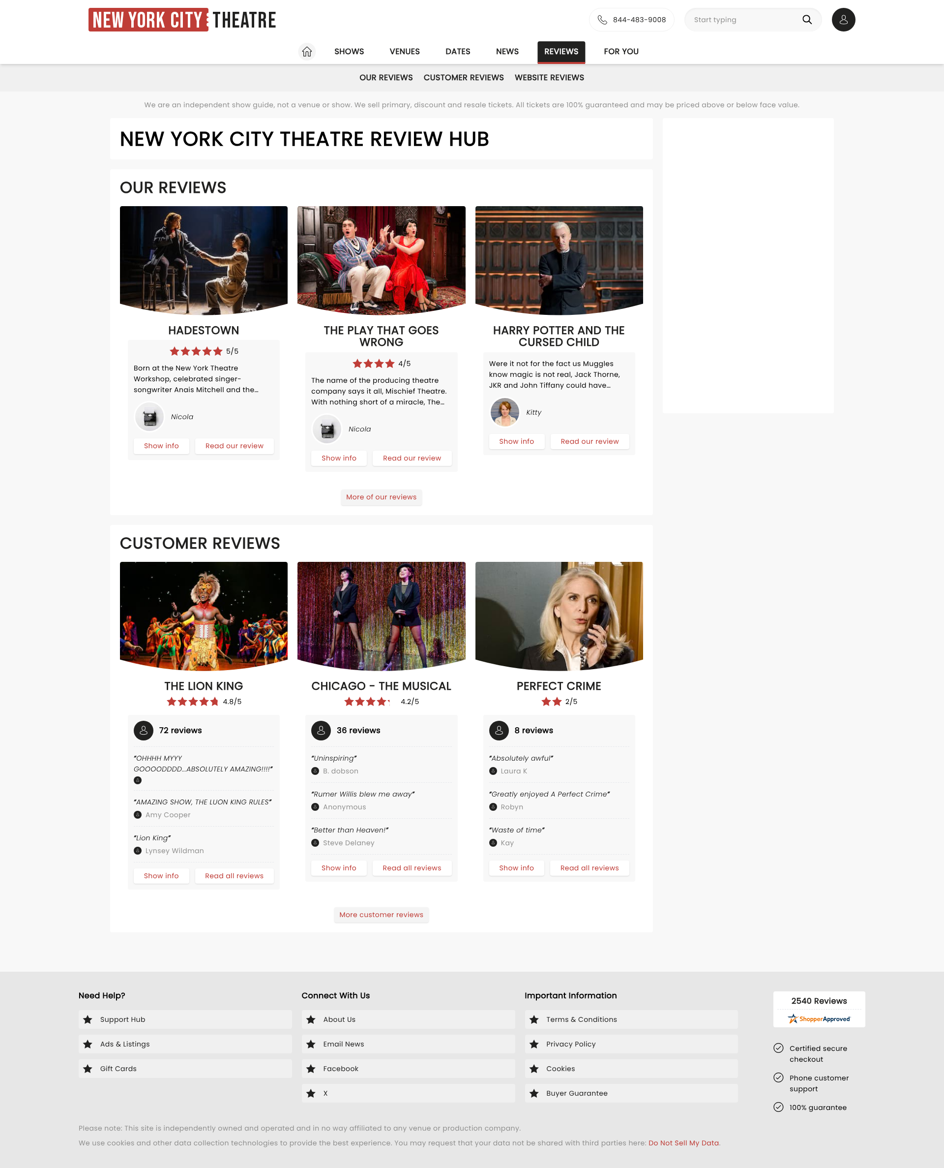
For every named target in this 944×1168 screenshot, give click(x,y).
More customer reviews (381, 915)
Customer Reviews (464, 77)
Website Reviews (549, 77)
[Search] (809, 20)
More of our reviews (381, 497)
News (507, 51)
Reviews (562, 51)
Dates (458, 51)
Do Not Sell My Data (684, 1143)
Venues (405, 51)
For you (621, 51)
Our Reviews (386, 77)
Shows (349, 51)
